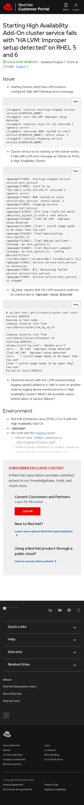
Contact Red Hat (12, 754)
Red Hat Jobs (11, 701)
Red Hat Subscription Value (19, 686)
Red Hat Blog (51, 754)
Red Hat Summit (12, 764)
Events (6, 750)
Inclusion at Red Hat (14, 759)
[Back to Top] (79, 797)
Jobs (47, 745)
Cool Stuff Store (53, 759)
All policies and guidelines (17, 789)
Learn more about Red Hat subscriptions (44, 531)
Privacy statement (13, 784)
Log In (27, 511)
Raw (75, 101)
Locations (49, 750)
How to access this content (34, 561)
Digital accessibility (55, 789)
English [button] (21, 67)
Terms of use (51, 784)
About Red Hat (12, 693)
